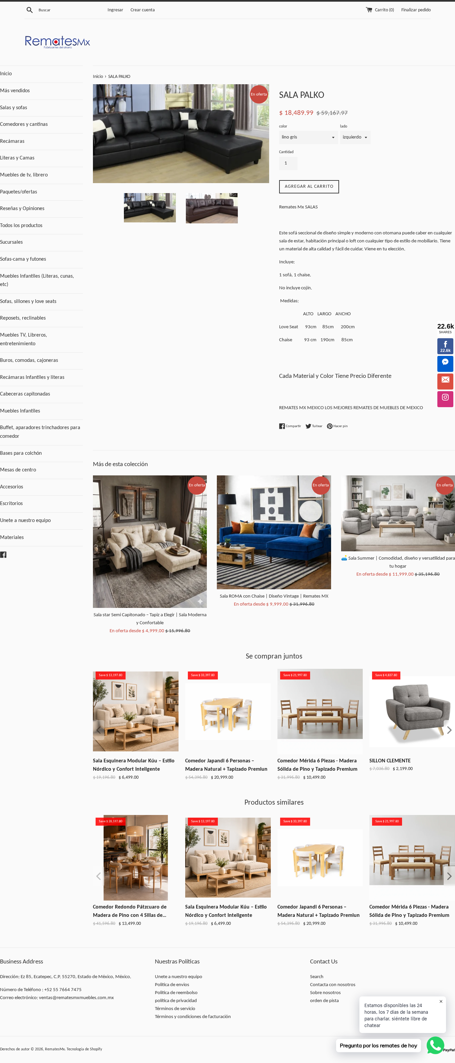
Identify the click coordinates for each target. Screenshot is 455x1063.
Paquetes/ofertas (18, 192)
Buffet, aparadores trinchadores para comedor (40, 432)
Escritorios (11, 503)
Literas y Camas (17, 158)
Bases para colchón (21, 453)
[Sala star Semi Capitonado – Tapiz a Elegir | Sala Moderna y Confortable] (150, 541)
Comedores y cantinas (24, 124)
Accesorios (11, 487)
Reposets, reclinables (23, 318)
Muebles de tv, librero (24, 175)
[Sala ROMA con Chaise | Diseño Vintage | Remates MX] (274, 532)
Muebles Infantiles (20, 411)
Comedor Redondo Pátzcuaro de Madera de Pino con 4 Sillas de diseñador (130, 912)
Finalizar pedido (416, 10)
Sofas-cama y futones (23, 259)
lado (343, 127)
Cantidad (286, 152)
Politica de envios (172, 984)
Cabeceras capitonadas (25, 394)
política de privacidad (176, 1000)
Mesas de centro (18, 470)
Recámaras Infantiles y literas (32, 377)
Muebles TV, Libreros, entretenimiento (23, 340)
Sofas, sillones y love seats (28, 301)
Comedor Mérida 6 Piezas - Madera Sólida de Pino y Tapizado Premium (317, 765)
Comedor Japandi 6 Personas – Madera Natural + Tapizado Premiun (226, 765)
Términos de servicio (175, 1008)
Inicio (6, 74)
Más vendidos (15, 91)
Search (316, 976)
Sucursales (11, 242)
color (283, 127)
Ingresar (115, 10)
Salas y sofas (13, 108)
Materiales (12, 537)
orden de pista (324, 1000)
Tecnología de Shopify (84, 1049)
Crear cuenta (143, 10)
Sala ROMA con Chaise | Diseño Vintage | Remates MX (274, 596)
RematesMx (55, 1049)
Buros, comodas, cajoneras (29, 360)
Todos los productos (21, 225)
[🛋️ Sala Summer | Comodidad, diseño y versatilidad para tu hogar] (398, 513)
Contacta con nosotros (332, 984)
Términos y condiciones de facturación (193, 1016)
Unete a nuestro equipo (25, 520)
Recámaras (12, 141)
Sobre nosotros (325, 992)
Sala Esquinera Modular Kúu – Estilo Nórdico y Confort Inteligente (134, 765)
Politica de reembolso (176, 992)
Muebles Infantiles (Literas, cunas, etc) (37, 281)
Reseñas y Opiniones (22, 208)
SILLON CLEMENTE (390, 761)
